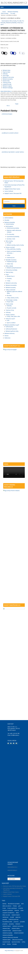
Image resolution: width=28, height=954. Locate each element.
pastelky (5, 919)
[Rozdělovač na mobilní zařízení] (14, 139)
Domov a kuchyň (10, 247)
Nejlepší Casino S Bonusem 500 (12, 193)
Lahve (8, 255)
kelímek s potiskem (8, 910)
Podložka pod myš (12, 261)
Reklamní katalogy (8, 87)
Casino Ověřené (8, 191)
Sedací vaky (10, 264)
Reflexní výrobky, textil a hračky (15, 245)
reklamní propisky (7, 933)
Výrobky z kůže (11, 239)
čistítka (9, 944)
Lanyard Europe (7, 84)
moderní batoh (16, 915)
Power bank (10, 302)
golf (19, 906)
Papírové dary (6, 72)
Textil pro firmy (7, 82)
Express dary (6, 81)
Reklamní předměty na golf (11, 325)
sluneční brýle (6, 942)
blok (22, 903)
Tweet (16, 104)
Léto (8, 320)
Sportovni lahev (16, 942)
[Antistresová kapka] (14, 120)
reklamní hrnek (7, 930)
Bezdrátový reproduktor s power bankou (13, 167)
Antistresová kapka (6, 129)
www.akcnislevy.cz (12, 870)
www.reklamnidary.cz (6, 91)
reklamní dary (6, 928)
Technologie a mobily (11, 300)
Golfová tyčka (9, 326)
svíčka (23, 942)
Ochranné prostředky (11, 270)
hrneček (20, 908)
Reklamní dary (6, 70)
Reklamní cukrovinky (8, 77)
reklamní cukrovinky (17, 926)
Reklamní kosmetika (11, 285)
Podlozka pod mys (13, 919)
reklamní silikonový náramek (10, 937)
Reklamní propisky (8, 79)
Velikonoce (7, 338)
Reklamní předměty (13, 11)
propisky (11, 924)
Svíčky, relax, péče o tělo (13, 316)
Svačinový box (11, 257)
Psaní (7, 274)
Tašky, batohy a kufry (13, 298)
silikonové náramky (17, 939)
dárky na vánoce (7, 906)
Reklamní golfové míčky (12, 331)
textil (4, 944)
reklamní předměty (8, 935)
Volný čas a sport (10, 318)
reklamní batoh (7, 926)
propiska (5, 924)
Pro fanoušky (10, 234)
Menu (2, 7)
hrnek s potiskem (12, 908)
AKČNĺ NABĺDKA (8, 218)
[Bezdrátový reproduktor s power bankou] (14, 158)
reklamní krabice (16, 930)
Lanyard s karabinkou (8, 912)
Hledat (13, 205)
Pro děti (13, 13)
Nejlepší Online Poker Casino (12, 189)
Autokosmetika (10, 224)
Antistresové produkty (13, 228)
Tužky (8, 281)
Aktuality (6, 220)
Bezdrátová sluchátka (14, 903)
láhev (17, 912)
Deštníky (9, 305)
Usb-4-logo (6, 75)
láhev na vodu (6, 915)
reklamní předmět (19, 933)
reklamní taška (6, 939)
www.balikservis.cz (12, 867)
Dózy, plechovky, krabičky (14, 249)
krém (22, 910)
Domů (4, 11)
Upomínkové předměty (13, 236)
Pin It (8, 105)
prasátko (22, 921)
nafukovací (5, 917)
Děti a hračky (4, 13)
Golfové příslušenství (11, 329)
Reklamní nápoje (7, 86)
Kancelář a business (11, 260)
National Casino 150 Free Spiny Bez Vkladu (14, 886)
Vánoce (6, 335)
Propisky (9, 278)
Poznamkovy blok (7, 921)
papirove (18, 917)
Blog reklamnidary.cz (14, 2)
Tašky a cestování (10, 290)
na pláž (12, 917)
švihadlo (14, 944)
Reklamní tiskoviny (9, 333)
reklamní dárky (16, 928)
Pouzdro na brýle (11, 308)
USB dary (5, 74)
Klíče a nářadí (9, 266)
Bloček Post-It (11, 276)
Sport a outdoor (11, 322)
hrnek (4, 908)
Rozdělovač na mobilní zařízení (10, 148)
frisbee (15, 906)
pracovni (16, 921)
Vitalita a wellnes (10, 314)
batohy (4, 903)
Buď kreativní (5, 21)
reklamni (17, 924)
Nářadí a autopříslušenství (14, 268)
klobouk (17, 910)
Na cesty (9, 295)
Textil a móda (9, 304)
